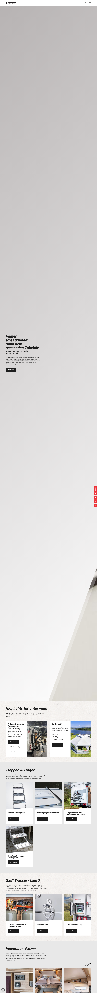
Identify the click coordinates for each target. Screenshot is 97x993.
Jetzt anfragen (13, 741)
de (85, 2)
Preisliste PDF (11, 369)
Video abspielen (13, 746)
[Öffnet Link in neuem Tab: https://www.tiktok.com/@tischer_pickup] (95, 505)
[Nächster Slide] (89, 964)
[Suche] (82, 3)
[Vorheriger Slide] (86, 964)
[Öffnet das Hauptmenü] (90, 2)
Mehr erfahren (13, 751)
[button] (11, 3)
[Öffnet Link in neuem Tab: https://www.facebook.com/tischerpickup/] (95, 493)
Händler (95, 489)
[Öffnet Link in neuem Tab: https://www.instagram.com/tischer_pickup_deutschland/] (95, 501)
